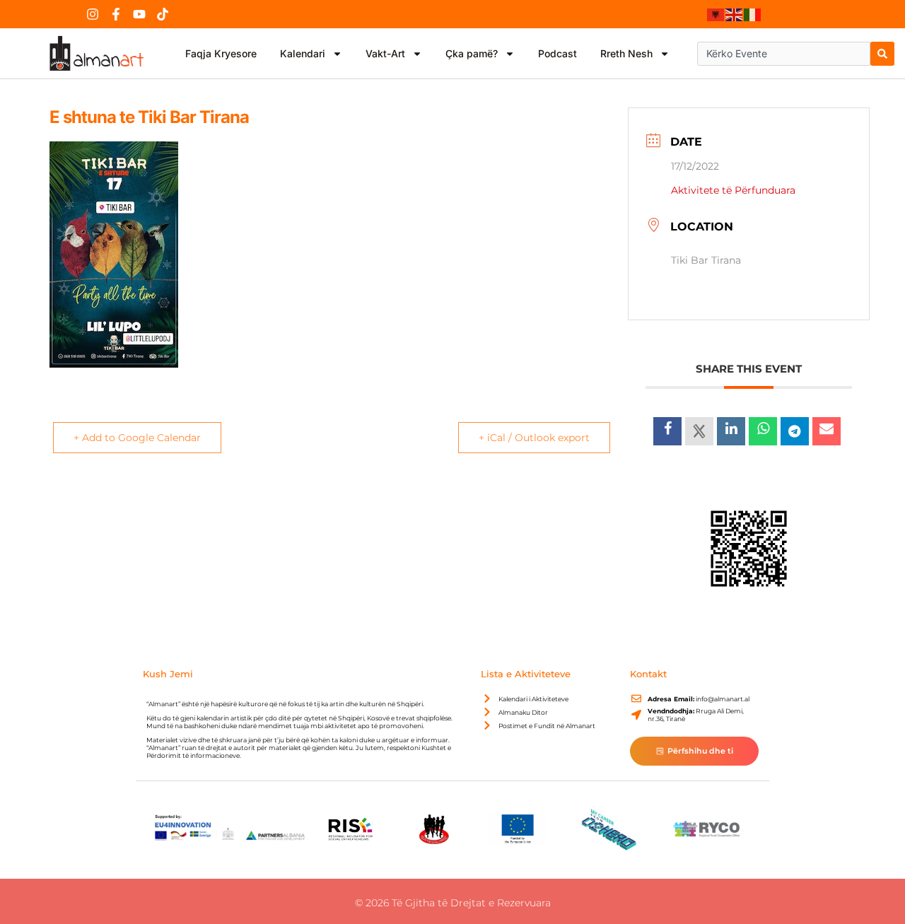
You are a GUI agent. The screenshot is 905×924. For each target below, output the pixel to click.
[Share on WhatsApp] (763, 431)
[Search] (882, 54)
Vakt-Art (385, 53)
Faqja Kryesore (221, 53)
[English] (734, 14)
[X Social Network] (699, 431)
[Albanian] (716, 14)
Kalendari (302, 53)
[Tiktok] (162, 14)
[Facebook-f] (116, 14)
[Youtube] (139, 14)
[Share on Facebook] (667, 431)
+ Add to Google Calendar (137, 437)
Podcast (557, 53)
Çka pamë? (471, 53)
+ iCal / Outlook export (534, 437)
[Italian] (753, 14)
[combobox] (783, 54)
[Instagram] (92, 14)
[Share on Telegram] (795, 431)
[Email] (826, 431)
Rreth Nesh (626, 53)
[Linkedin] (731, 431)
